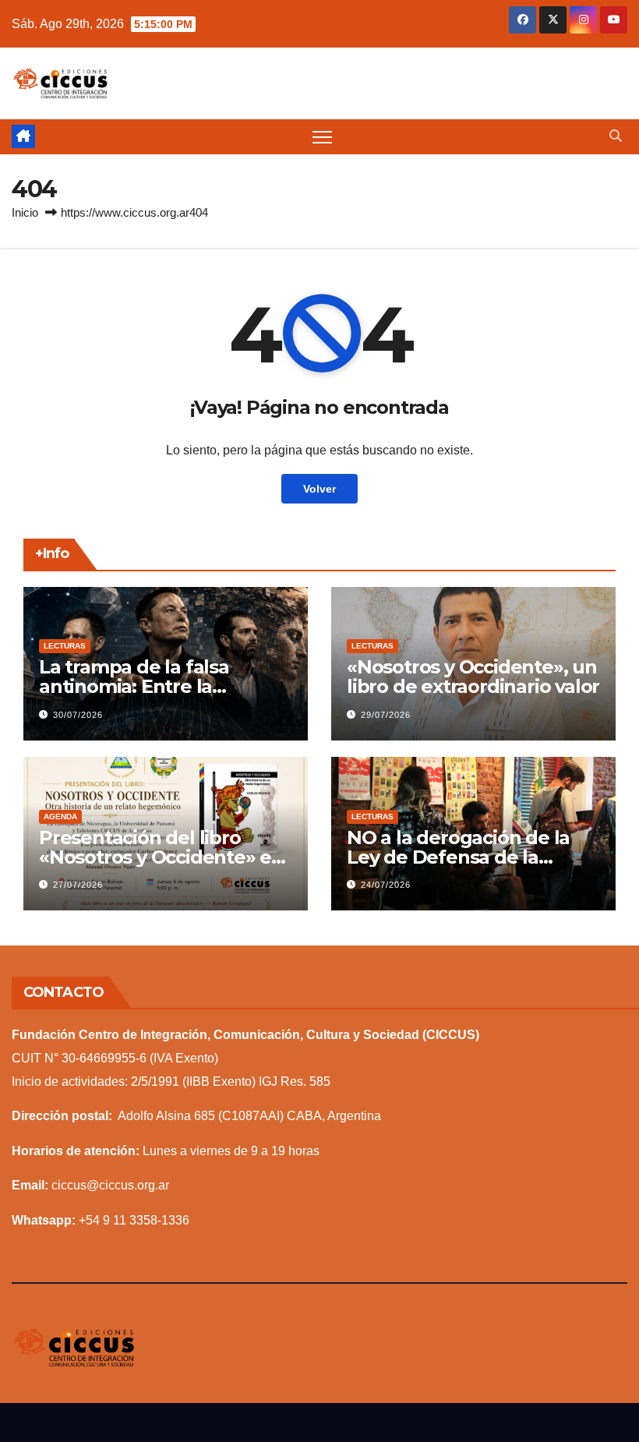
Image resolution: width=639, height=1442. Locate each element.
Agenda (60, 816)
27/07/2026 (78, 884)
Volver (319, 488)
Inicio (25, 212)
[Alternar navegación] (322, 137)
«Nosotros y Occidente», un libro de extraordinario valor (473, 677)
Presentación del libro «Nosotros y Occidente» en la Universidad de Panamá (161, 857)
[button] (615, 136)
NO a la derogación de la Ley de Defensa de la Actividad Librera (458, 857)
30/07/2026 (78, 714)
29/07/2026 (386, 714)
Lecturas (65, 645)
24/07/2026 (386, 884)
